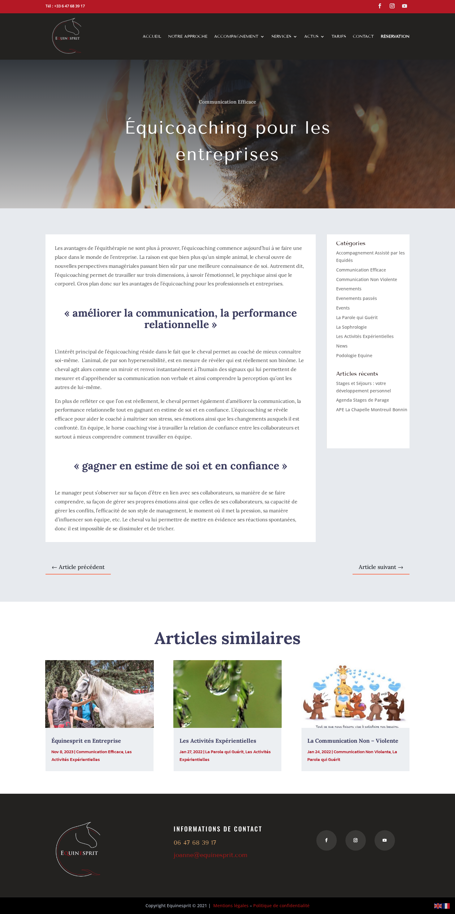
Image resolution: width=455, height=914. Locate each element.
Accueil (152, 36)
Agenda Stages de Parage (362, 400)
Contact (363, 36)
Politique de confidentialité (281, 905)
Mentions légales (231, 905)
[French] (446, 905)
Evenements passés (356, 298)
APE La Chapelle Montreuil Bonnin (371, 409)
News (342, 346)
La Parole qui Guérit (357, 317)
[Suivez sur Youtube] (405, 6)
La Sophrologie (351, 327)
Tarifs (339, 36)
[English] (438, 905)
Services (281, 36)
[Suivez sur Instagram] (392, 6)
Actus (311, 36)
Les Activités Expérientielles (365, 336)
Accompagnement (236, 36)
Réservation (395, 36)
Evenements (349, 289)
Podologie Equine (354, 355)
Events (343, 308)
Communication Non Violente (366, 279)
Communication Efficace (227, 102)
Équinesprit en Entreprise (86, 740)
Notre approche (187, 36)
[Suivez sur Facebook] (380, 6)
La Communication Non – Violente (352, 740)
